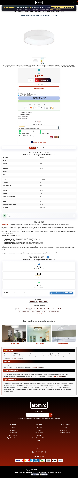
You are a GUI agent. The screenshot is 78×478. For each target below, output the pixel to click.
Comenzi (39, 430)
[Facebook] (36, 452)
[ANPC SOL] (35, 475)
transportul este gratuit (58, 472)
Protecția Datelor (65, 430)
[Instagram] (45, 452)
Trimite (51, 415)
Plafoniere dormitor (39, 343)
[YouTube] (39, 452)
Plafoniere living (14, 343)
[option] (14, 335)
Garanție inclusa (25, 133)
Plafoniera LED (33, 301)
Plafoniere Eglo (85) (54, 311)
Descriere (39, 147)
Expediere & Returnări (13, 438)
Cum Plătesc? (13, 435)
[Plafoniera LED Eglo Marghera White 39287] (42, 60)
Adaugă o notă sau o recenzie (62, 293)
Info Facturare (39, 432)
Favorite (39, 440)
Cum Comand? (13, 432)
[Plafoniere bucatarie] (64, 333)
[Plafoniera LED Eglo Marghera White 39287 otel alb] (35, 60)
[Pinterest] (42, 452)
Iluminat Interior (43, 301)
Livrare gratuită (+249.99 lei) (28, 131)
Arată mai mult (38, 313)
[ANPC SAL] (43, 475)
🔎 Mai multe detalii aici (15, 358)
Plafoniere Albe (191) (36, 308)
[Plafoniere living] (14, 333)
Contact (13, 427)
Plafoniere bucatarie (63, 343)
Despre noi (13, 430)
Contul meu (39, 427)
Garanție (65, 427)
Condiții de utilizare (65, 432)
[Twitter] (33, 452)
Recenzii (45, 147)
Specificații (32, 147)
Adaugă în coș (44, 80)
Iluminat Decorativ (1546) (22, 308)
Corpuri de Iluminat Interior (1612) (52, 308)
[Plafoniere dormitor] (39, 333)
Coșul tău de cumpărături (39, 438)
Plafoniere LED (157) (41, 311)
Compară (40, 84)
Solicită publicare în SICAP (40, 142)
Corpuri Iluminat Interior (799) (26, 311)
